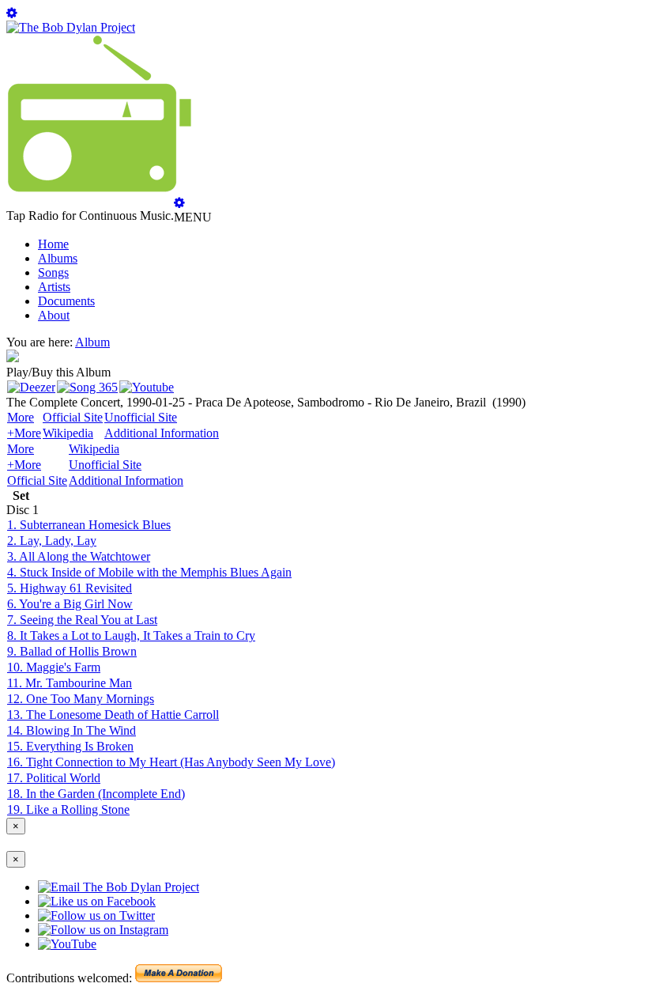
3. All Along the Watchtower (78, 556)
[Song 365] (87, 387)
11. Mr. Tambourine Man (69, 683)
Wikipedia (68, 433)
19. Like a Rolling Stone (68, 809)
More (20, 417)
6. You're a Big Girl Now (70, 604)
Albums (57, 258)
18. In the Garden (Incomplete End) (96, 793)
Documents (66, 301)
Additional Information (161, 433)
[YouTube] (146, 387)
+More (24, 433)
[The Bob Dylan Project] (70, 27)
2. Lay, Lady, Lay (51, 540)
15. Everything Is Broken (70, 746)
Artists (54, 286)
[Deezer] (31, 387)
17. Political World (53, 778)
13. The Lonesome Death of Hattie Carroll (113, 714)
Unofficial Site (140, 417)
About (54, 315)
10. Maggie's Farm (53, 667)
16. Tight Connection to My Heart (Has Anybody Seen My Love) (171, 762)
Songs (53, 272)
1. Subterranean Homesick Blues (89, 524)
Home (53, 244)
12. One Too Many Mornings (80, 698)
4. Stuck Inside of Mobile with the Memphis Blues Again (149, 572)
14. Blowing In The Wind (71, 730)
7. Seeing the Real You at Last (82, 619)
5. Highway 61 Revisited (69, 588)
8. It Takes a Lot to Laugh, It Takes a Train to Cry (131, 635)
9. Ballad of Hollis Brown (72, 651)
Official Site (73, 417)
